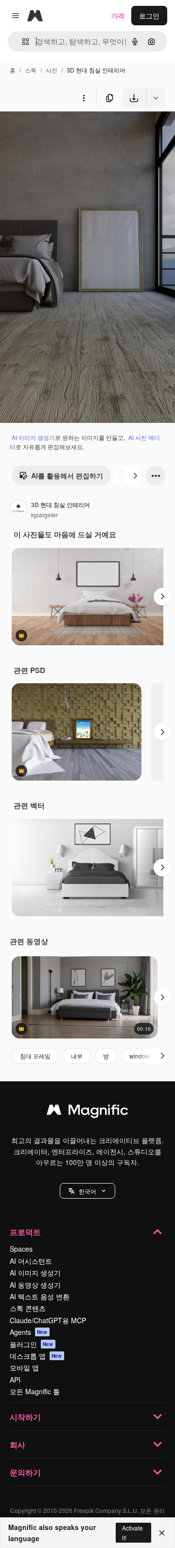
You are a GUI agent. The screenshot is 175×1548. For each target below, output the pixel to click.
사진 (51, 70)
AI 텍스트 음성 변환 (40, 1296)
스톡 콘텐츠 (28, 1308)
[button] (87, 1191)
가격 (117, 15)
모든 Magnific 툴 (35, 1391)
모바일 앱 (24, 1367)
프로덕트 (25, 1232)
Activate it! (132, 1532)
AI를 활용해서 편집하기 (67, 475)
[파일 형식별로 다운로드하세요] (155, 98)
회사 (17, 1444)
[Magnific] (87, 1112)
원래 (56, 130)
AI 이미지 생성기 (33, 437)
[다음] (135, 475)
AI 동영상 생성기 (35, 1285)
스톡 (30, 70)
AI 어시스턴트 (31, 1261)
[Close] (162, 1533)
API (15, 1379)
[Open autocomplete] (21, 41)
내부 (77, 1056)
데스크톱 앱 (36, 1356)
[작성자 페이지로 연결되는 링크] (18, 509)
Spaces (21, 1249)
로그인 (149, 15)
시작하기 (25, 1416)
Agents (29, 1332)
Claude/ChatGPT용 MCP (48, 1320)
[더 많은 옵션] (83, 98)
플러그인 (31, 1344)
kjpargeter (44, 514)
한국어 (87, 1191)
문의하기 (25, 1472)
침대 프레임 (35, 1056)
